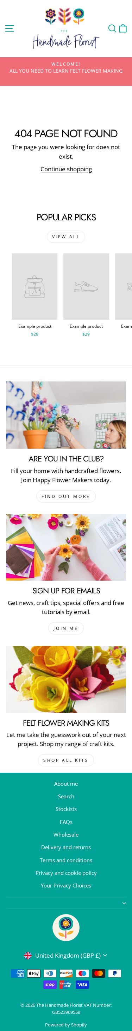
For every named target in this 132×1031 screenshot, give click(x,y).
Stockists (66, 808)
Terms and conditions (66, 860)
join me (66, 628)
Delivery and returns (66, 847)
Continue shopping (66, 169)
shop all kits (66, 760)
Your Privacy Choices (66, 885)
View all (66, 237)
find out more (66, 496)
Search (66, 796)
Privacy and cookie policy (66, 872)
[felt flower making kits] (66, 679)
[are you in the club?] (66, 415)
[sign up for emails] (66, 547)
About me (66, 783)
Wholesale (66, 834)
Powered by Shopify (66, 1025)
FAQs (66, 821)
